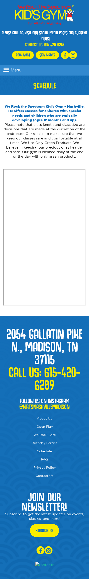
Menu (16, 70)
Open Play (45, 426)
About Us (44, 418)
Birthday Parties (44, 443)
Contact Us (44, 476)
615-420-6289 (54, 45)
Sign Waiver (47, 55)
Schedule (44, 451)
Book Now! (23, 55)
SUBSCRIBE (44, 530)
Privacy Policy (45, 467)
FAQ (44, 459)
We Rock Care (44, 435)
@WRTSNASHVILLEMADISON (44, 407)
